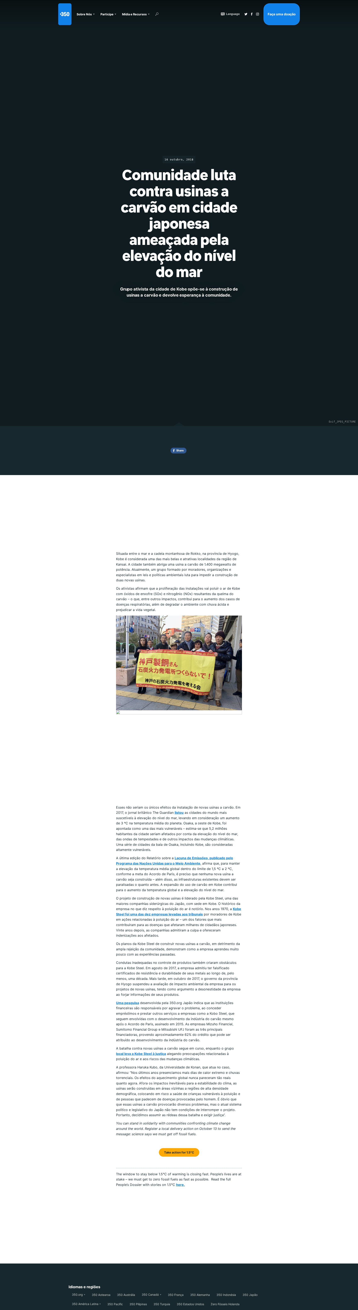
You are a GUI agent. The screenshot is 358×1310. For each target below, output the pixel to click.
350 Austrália (126, 1295)
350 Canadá (150, 1294)
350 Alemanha (200, 1295)
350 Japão (250, 1295)
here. (180, 1185)
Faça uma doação (282, 14)
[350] (65, 14)
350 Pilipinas (138, 1304)
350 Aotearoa (101, 1295)
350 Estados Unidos (190, 1304)
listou (179, 812)
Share (180, 450)
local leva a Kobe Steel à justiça (141, 1054)
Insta (257, 14)
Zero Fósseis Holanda (225, 1304)
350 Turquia (162, 1304)
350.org (77, 1294)
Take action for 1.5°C (179, 1152)
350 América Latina (85, 1304)
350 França (176, 1295)
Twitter (246, 14)
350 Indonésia (226, 1295)
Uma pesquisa (127, 1003)
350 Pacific (115, 1304)
